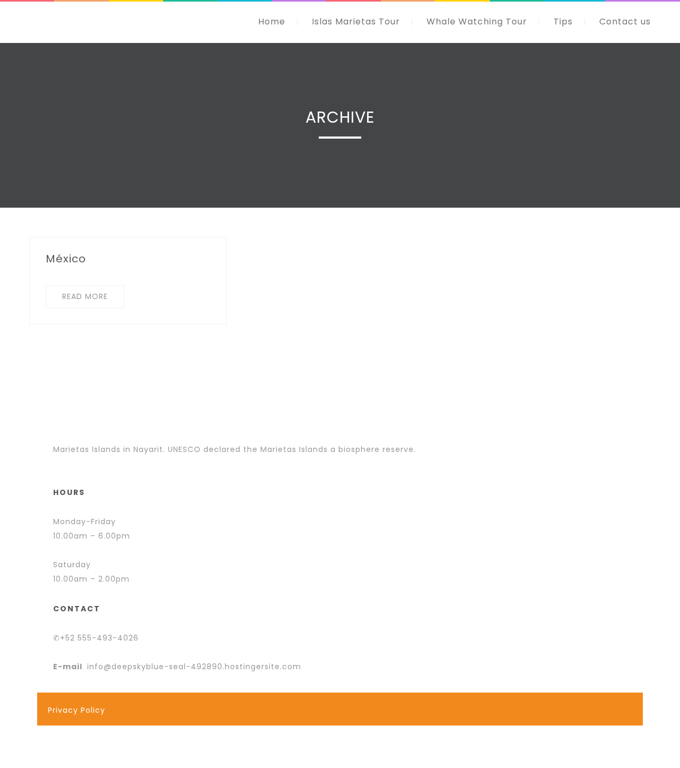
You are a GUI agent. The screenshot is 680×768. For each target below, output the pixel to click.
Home (271, 21)
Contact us (625, 21)
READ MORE (85, 296)
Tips (563, 21)
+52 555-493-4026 (99, 638)
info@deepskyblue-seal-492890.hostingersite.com (194, 666)
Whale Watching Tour (477, 21)
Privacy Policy (76, 710)
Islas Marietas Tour (356, 21)
